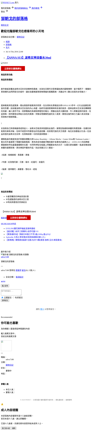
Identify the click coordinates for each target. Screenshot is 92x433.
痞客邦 (18, 270)
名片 (8, 47)
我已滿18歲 (6, 428)
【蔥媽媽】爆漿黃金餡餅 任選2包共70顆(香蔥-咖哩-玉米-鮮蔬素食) (34, 240)
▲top (3, 281)
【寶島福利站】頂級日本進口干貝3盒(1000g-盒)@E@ (28, 234)
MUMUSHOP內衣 (8, 224)
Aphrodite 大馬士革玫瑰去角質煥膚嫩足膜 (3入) (25, 237)
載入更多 (5, 286)
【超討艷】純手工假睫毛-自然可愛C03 (22, 231)
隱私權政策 (59, 400)
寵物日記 (20, 37)
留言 (24, 270)
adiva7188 (5, 257)
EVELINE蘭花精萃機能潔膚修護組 (20, 228)
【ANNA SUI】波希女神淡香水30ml (28, 57)
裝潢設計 (19, 277)
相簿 (8, 42)
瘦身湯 (4, 218)
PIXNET (28, 400)
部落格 (9, 45)
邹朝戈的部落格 (14, 18)
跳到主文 (5, 25)
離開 (13, 428)
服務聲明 (69, 400)
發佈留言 (5, 300)
